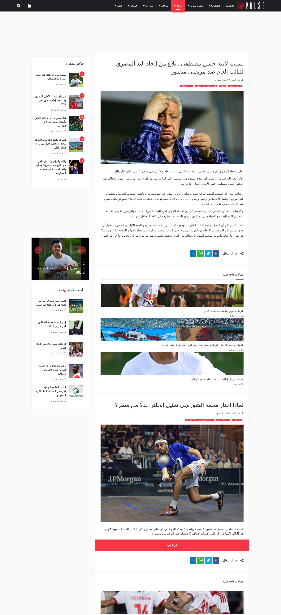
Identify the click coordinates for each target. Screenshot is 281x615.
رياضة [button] (183, 5)
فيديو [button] (129, 5)
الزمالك (222, 86)
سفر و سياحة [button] (198, 5)
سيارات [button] (156, 5)
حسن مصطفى (186, 86)
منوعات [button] (170, 5)
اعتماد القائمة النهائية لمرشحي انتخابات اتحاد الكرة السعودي (51, 391)
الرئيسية (230, 6)
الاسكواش (237, 420)
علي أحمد (235, 80)
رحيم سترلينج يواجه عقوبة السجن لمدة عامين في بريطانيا (52, 369)
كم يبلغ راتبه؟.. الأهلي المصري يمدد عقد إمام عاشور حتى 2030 (50, 100)
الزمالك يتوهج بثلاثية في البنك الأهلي (223, 311)
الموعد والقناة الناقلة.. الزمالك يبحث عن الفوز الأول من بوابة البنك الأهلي (203, 345)
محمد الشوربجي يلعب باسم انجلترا (200, 420)
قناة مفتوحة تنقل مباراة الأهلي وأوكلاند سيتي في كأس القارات (50, 122)
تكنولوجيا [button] (215, 5)
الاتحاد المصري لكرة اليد (206, 86)
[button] (216, 253)
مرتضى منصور (235, 86)
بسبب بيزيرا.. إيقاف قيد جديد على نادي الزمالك (217, 379)
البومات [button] (142, 5)
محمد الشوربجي (223, 420)
